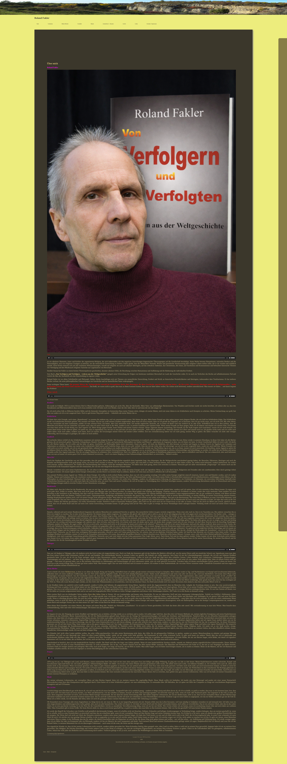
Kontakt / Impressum (152, 23)
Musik (92, 23)
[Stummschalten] (229, 358)
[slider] (233, 357)
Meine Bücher (65, 23)
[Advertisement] (143, 49)
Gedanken (50, 23)
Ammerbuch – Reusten (108, 23)
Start (38, 23)
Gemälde (79, 23)
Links (136, 23)
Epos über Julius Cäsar (96, 594)
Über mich (52, 63)
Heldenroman (70, 572)
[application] (141, 357)
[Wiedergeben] (49, 358)
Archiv (124, 23)
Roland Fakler (41, 18)
